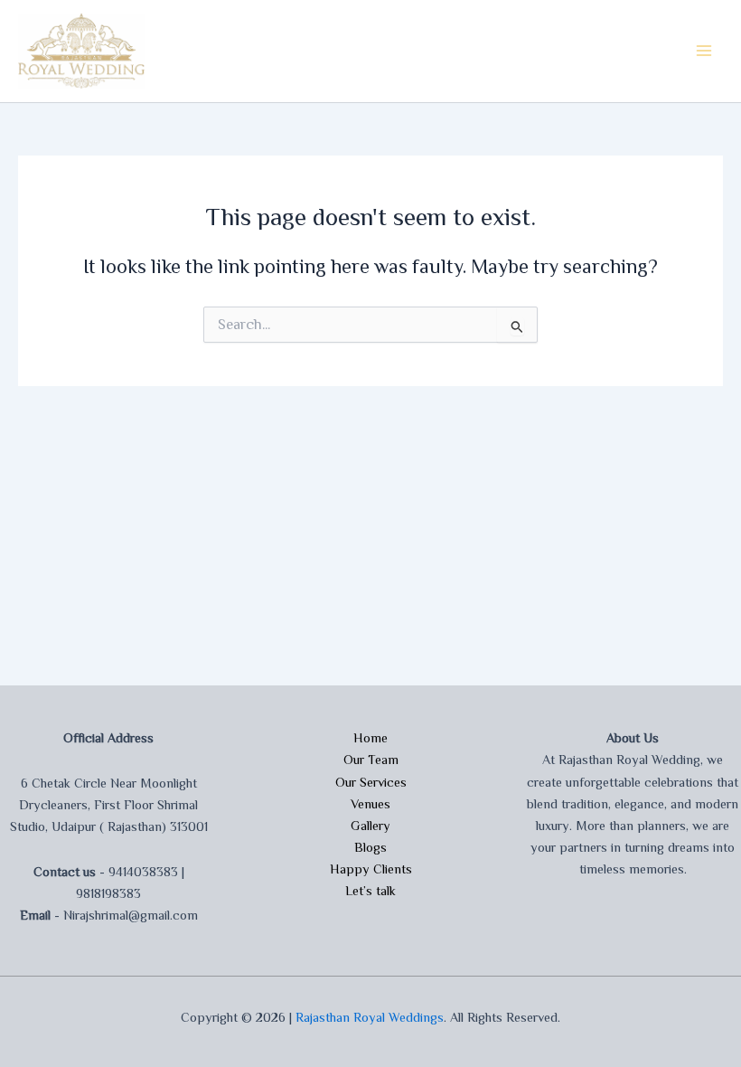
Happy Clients (371, 869)
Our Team (371, 759)
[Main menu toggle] (704, 51)
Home (370, 738)
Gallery (370, 825)
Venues (370, 804)
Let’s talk (370, 890)
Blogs (370, 847)
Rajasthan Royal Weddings (369, 1017)
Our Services (371, 782)
